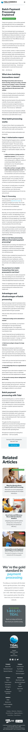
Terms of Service (17, 715)
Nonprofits (7, 706)
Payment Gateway (8, 671)
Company (8, 711)
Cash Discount (20, 666)
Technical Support (20, 673)
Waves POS (8, 666)
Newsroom (14, 711)
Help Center (20, 688)
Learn (20, 691)
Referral (8, 689)
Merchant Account (8, 669)
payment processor (16, 200)
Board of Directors (9, 713)
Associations (8, 684)
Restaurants (8, 702)
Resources (19, 711)
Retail (8, 699)
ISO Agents (8, 687)
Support (20, 686)
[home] (9, 2)
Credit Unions (8, 682)
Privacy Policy (10, 715)
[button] (24, 2)
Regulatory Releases (18, 713)
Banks (8, 680)
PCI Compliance (20, 671)
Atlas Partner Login (20, 680)
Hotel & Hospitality (8, 704)
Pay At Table (20, 669)
